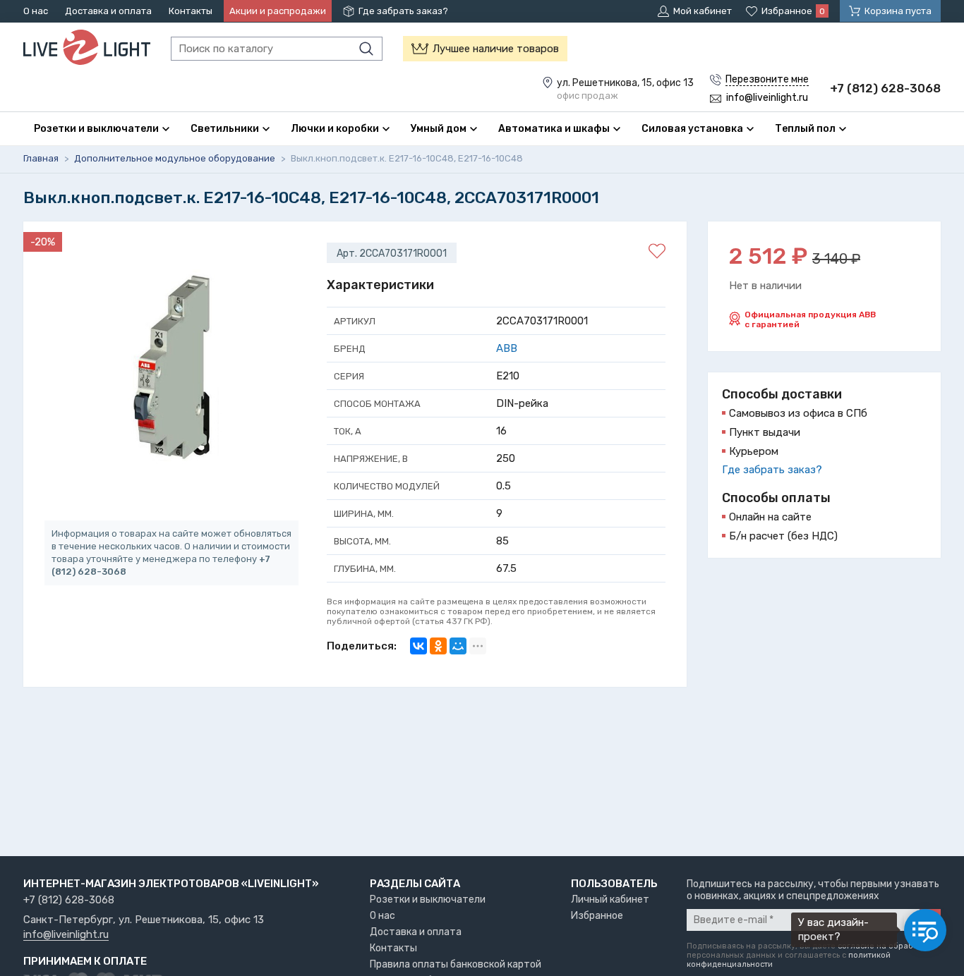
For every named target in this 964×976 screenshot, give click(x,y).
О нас (35, 11)
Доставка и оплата (108, 11)
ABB (506, 348)
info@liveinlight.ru (66, 935)
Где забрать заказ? (403, 11)
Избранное (597, 916)
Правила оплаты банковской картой (455, 964)
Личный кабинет (610, 899)
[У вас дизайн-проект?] (925, 930)
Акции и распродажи (277, 11)
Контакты (190, 11)
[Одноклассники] (438, 646)
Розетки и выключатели (428, 899)
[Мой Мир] (458, 646)
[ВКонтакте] (418, 646)
